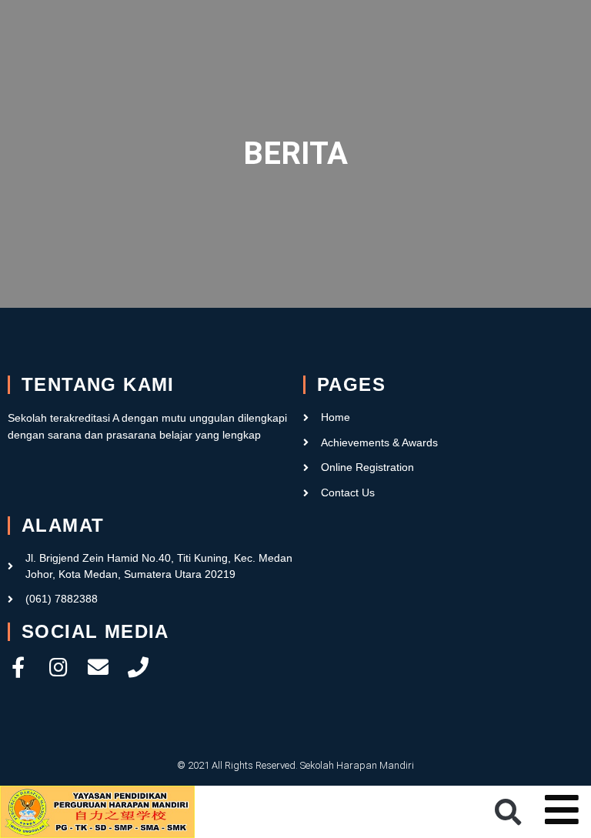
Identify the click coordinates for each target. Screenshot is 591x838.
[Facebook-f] (18, 666)
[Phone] (138, 666)
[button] (508, 812)
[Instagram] (58, 666)
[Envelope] (98, 666)
